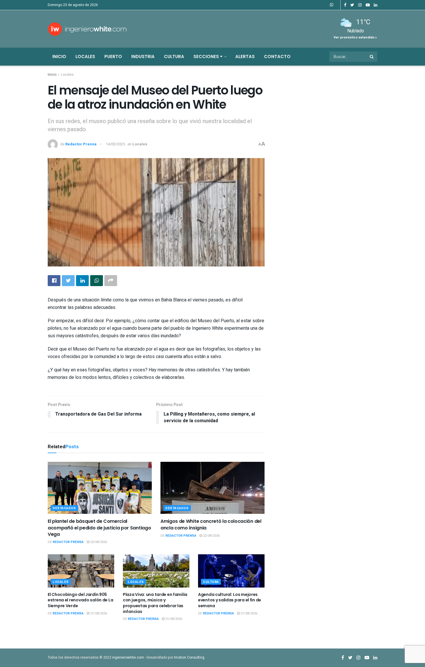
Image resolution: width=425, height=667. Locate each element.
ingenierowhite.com (128, 657)
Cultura (174, 56)
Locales (85, 56)
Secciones (206, 56)
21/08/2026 (98, 613)
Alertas (245, 56)
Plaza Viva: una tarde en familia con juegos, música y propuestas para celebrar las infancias (155, 603)
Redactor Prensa (81, 144)
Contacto (277, 56)
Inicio (59, 56)
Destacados (64, 508)
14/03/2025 (115, 144)
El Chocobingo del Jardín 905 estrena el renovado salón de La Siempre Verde (80, 600)
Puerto (113, 56)
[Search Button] (372, 56)
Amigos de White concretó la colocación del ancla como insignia (210, 524)
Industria (143, 56)
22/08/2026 (98, 542)
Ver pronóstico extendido (354, 37)
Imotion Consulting (189, 657)
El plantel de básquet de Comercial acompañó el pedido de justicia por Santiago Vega (99, 528)
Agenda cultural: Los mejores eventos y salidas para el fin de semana (229, 600)
